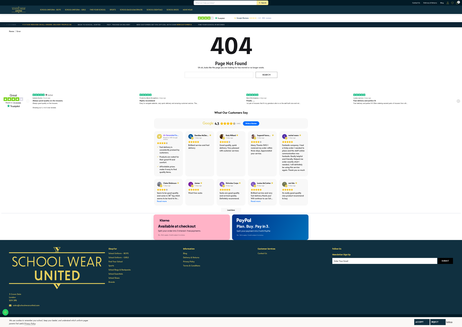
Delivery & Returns (430, 3)
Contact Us (416, 3)
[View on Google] (190, 136)
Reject (434, 322)
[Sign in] (447, 3)
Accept (419, 322)
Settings (449, 322)
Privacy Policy (29, 323)
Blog (442, 3)
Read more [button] (162, 201)
